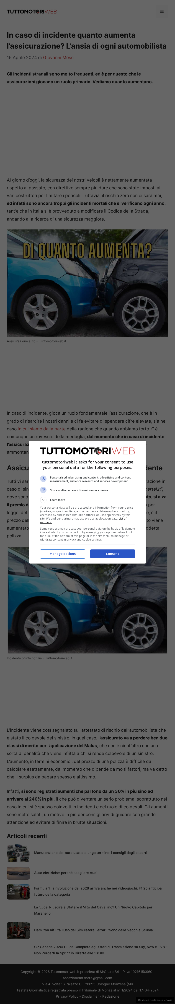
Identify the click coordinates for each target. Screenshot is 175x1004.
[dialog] (87, 502)
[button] (87, 500)
